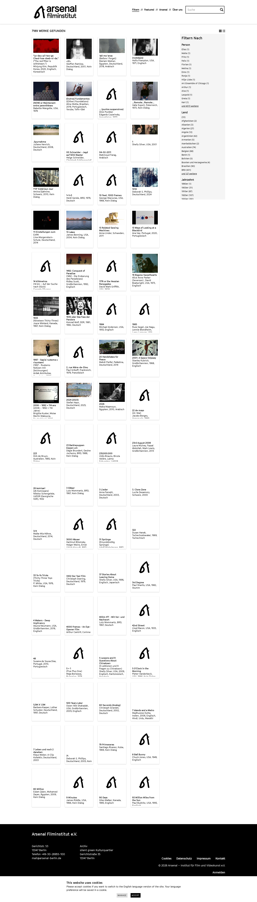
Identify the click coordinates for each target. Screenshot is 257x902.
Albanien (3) (187, 124)
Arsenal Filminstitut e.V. (54, 834)
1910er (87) (187, 191)
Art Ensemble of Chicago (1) (195, 83)
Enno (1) (185, 72)
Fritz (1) (185, 57)
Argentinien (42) (189, 136)
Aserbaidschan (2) (190, 143)
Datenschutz (184, 858)
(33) (183, 117)
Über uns (177, 9)
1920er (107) (187, 195)
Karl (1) (185, 102)
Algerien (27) (188, 128)
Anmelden (219, 872)
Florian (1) (186, 64)
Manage (122, 895)
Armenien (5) (188, 139)
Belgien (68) (187, 151)
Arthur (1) (186, 87)
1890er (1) (186, 183)
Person (186, 44)
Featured (149, 9)
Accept (136, 895)
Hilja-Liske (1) (188, 79)
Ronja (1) (186, 75)
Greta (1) (186, 98)
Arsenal (163, 9)
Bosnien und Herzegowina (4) (196, 162)
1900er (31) (187, 187)
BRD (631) (186, 170)
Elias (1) (185, 49)
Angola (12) (187, 132)
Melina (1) (186, 68)
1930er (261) (187, 199)
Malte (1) (186, 53)
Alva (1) (185, 91)
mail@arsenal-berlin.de (46, 858)
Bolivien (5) (187, 158)
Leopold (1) (187, 94)
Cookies (166, 858)
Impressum (204, 858)
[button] (220, 31)
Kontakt (220, 858)
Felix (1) (185, 60)
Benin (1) (186, 155)
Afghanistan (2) (189, 121)
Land (185, 112)
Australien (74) (189, 147)
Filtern (135, 9)
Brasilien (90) (188, 166)
